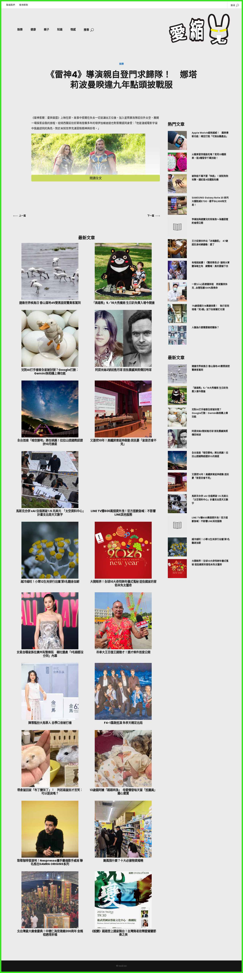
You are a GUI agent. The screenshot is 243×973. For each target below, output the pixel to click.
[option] (199, 238)
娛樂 (20, 29)
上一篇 (22, 215)
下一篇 (150, 215)
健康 (33, 29)
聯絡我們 (10, 4)
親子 (46, 29)
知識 (59, 29)
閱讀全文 (96, 178)
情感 (73, 29)
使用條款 (23, 4)
